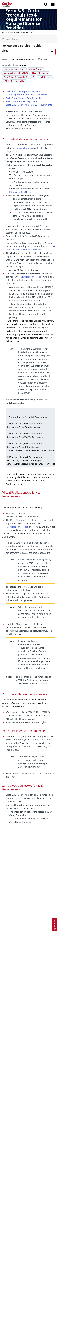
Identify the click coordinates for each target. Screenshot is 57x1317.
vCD (23, 69)
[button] (28, 39)
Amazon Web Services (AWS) (16, 73)
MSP (5, 81)
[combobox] (22, 59)
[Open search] (46, 4)
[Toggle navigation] (53, 4)
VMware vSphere (11, 69)
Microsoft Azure (36, 69)
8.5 (32, 77)
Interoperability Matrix (23, 147)
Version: (5, 59)
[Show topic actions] (53, 52)
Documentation (18, 81)
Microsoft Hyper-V (40, 73)
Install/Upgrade (45, 77)
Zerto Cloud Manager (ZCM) (16, 77)
